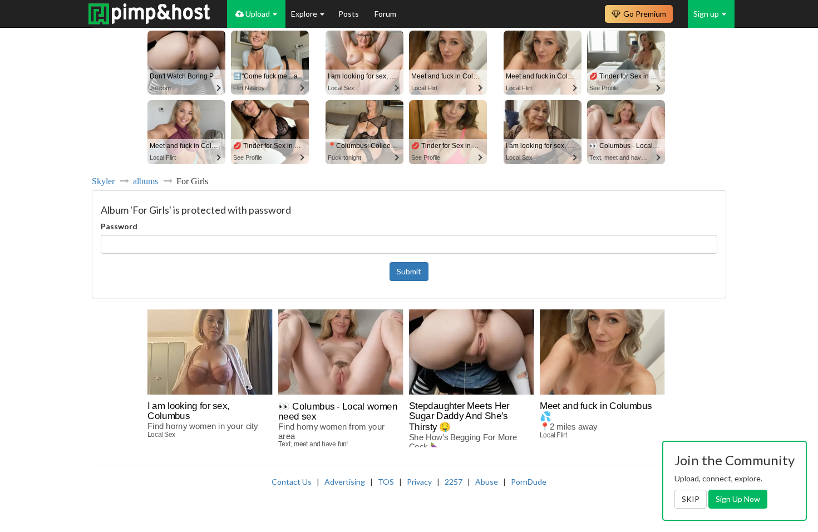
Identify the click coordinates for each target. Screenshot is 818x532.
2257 (453, 481)
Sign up (707, 13)
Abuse (486, 481)
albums (145, 180)
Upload (258, 13)
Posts (349, 13)
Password (119, 226)
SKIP (690, 499)
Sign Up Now (738, 499)
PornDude (528, 481)
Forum (385, 13)
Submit (409, 271)
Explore (305, 13)
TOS (386, 481)
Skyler (103, 180)
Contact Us (292, 481)
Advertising (344, 481)
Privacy (419, 481)
